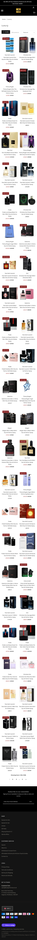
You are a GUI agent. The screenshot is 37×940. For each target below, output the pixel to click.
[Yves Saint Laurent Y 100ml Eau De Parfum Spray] (27, 170)
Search (3, 845)
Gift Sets (4, 828)
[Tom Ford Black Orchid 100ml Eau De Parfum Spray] (10, 140)
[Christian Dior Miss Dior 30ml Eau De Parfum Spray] (27, 664)
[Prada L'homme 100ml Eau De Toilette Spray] (10, 753)
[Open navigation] (4, 10)
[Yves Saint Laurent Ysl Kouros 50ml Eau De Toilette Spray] (27, 753)
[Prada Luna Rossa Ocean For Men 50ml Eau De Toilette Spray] (10, 632)
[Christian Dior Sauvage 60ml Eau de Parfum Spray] (27, 602)
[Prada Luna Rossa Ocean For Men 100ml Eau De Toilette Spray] (10, 108)
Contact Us (5, 856)
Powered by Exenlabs (18, 929)
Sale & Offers (5, 834)
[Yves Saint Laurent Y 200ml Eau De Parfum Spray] (10, 602)
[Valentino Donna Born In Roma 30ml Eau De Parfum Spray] (27, 293)
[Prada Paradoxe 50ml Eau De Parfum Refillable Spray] (10, 511)
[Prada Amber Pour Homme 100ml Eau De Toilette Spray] (10, 664)
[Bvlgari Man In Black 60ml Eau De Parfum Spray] (10, 418)
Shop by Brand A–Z (7, 831)
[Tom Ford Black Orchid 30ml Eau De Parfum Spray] (27, 447)
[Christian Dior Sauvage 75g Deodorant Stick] (27, 76)
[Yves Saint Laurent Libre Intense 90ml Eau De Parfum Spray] (27, 324)
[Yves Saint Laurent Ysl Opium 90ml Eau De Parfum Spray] (10, 263)
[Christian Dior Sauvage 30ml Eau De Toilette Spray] (27, 45)
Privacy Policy (5, 867)
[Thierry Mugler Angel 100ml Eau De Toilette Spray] (10, 231)
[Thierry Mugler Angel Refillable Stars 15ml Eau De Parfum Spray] (27, 386)
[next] (26, 779)
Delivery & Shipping (7, 872)
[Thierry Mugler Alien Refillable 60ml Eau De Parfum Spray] (27, 140)
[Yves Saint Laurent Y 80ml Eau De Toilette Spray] (10, 694)
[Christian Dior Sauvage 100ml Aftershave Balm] (27, 263)
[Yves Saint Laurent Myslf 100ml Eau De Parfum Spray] (27, 724)
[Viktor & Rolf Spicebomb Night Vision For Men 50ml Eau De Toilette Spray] (27, 571)
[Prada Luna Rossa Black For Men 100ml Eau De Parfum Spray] (10, 199)
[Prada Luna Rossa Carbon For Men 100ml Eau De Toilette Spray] (10, 324)
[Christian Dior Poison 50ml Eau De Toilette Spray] (27, 199)
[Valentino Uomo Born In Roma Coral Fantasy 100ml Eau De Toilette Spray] (10, 571)
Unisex (3, 826)
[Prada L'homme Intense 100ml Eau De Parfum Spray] (10, 541)
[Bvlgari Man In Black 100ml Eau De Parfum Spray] (27, 418)
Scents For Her (6, 823)
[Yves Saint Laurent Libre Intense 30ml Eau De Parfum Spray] (10, 479)
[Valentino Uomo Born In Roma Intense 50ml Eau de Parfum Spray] (27, 231)
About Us (4, 848)
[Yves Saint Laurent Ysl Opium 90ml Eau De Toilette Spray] (27, 511)
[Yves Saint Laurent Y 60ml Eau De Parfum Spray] (27, 356)
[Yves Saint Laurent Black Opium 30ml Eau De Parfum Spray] (10, 293)
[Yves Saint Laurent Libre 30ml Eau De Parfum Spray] (10, 170)
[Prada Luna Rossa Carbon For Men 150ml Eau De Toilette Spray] (27, 632)
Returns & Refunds (7, 875)
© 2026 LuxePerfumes (7, 929)
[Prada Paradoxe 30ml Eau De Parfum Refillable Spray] (10, 356)
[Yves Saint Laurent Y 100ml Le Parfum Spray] (10, 724)
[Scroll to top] (33, 935)
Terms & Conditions (7, 870)
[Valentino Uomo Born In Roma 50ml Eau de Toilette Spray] (10, 386)
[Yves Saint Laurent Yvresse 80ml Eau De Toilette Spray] (27, 108)
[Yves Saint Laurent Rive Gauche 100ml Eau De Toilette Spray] (10, 45)
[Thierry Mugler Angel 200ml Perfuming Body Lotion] (27, 479)
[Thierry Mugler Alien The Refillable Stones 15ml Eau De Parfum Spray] (10, 76)
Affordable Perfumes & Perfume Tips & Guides (15, 853)
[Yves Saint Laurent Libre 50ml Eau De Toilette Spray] (27, 694)
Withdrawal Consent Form (9, 850)
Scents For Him (6, 820)
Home (4, 19)
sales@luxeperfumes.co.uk (9, 887)
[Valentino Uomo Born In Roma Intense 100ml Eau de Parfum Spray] (10, 447)
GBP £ (9, 908)
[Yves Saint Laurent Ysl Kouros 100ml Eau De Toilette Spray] (27, 541)
